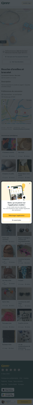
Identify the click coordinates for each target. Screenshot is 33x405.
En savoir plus (16, 220)
